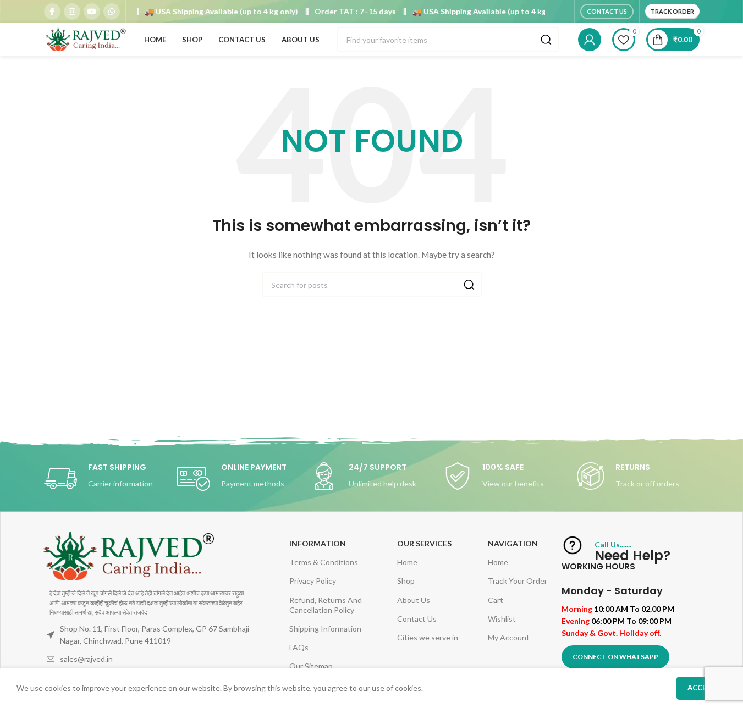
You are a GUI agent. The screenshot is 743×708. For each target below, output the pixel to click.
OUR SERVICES (424, 543)
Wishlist (502, 618)
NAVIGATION (513, 543)
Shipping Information (325, 628)
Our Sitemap (311, 666)
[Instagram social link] (72, 11)
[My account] (590, 40)
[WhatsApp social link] (111, 11)
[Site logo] (85, 38)
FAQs (299, 647)
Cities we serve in (427, 637)
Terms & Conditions (323, 562)
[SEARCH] (546, 39)
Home (407, 562)
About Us (413, 600)
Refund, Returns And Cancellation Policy (325, 605)
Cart (495, 600)
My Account (509, 637)
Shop (406, 580)
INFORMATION (317, 543)
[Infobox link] (105, 478)
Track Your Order (517, 580)
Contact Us (607, 11)
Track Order (672, 11)
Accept (701, 687)
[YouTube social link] (92, 11)
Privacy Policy (312, 580)
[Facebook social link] (52, 11)
